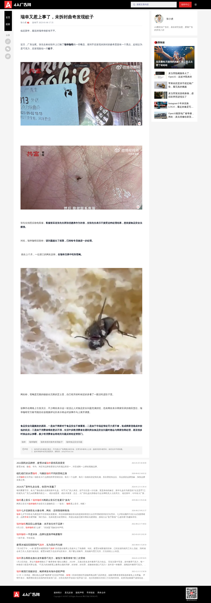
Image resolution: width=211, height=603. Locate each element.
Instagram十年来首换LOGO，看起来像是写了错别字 (180, 105)
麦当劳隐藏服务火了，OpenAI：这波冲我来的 (180, 75)
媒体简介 (58, 593)
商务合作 (101, 593)
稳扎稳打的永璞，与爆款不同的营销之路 (42, 473)
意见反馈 (69, 593)
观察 (8, 24)
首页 (8, 17)
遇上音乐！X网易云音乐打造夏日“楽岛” (44, 500)
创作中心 (185, 4)
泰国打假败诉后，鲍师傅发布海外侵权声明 (41, 571)
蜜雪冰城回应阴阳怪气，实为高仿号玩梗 (39, 545)
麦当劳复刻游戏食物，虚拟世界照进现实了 (181, 95)
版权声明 (80, 593)
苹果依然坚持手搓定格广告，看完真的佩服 (181, 85)
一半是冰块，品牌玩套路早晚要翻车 (39, 534)
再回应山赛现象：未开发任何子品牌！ (41, 524)
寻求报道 (91, 593)
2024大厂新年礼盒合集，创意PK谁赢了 (36, 486)
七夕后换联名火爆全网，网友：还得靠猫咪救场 (43, 510)
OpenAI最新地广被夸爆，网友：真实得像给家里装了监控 (181, 115)
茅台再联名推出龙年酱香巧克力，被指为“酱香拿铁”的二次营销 (51, 558)
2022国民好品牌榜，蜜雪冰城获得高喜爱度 (41, 463)
